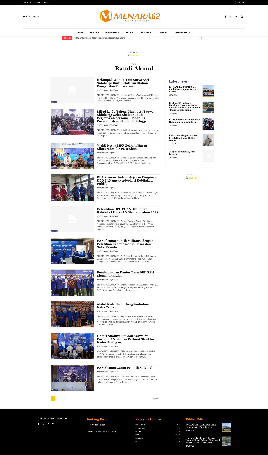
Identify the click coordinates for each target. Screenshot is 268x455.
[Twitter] (231, 17)
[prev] (200, 38)
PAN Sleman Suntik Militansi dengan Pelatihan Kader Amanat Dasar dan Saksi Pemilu (125, 244)
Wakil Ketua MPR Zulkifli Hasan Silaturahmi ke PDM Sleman (122, 147)
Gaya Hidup (55, 134)
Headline (54, 295)
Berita (53, 102)
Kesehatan (55, 326)
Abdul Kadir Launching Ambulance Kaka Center (124, 306)
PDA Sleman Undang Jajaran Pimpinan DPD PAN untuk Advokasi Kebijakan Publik (127, 181)
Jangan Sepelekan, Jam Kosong (182, 153)
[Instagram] (43, 423)
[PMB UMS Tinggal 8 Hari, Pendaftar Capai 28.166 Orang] (208, 140)
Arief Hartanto (102, 90)
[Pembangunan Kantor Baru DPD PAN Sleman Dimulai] (72, 283)
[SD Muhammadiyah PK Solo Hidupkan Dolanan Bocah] (208, 124)
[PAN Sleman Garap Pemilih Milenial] (72, 378)
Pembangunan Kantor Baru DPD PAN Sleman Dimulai (125, 274)
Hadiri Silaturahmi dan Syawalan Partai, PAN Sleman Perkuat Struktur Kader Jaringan (126, 339)
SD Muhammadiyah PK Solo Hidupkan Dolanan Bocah (184, 121)
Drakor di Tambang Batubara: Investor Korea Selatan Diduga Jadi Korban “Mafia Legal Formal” (184, 106)
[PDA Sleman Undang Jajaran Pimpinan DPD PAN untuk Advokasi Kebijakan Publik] (72, 187)
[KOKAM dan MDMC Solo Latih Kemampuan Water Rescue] (208, 91)
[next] (204, 38)
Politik (54, 231)
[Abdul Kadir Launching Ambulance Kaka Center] (72, 314)
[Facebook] (225, 17)
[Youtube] (236, 17)
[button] (241, 16)
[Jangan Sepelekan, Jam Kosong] (208, 156)
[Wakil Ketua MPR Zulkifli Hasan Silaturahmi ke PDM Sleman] (72, 156)
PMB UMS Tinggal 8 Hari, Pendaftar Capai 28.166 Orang (99, 38)
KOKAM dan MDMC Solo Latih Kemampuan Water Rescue (183, 89)
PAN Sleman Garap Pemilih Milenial (124, 368)
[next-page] (64, 398)
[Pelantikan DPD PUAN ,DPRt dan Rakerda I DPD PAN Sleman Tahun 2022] (72, 219)
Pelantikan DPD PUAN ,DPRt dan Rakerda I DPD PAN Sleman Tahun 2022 (127, 210)
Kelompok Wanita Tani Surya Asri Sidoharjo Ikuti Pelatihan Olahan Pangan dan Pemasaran (123, 83)
